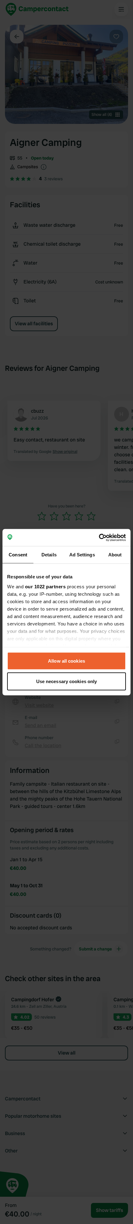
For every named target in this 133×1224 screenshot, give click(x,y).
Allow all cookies (66, 661)
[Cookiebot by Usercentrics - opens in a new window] (99, 537)
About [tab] (115, 554)
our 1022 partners (45, 586)
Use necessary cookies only (66, 681)
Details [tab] (49, 554)
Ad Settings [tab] (82, 554)
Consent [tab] (18, 554)
